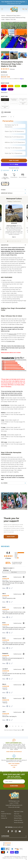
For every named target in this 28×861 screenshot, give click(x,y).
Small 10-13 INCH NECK (5, 99)
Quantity (3, 116)
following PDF (12, 334)
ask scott (14, 765)
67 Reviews (12, 69)
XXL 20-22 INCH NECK (23, 103)
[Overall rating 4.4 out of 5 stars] (5, 69)
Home (3, 15)
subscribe (14, 786)
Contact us (4, 818)
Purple (10, 89)
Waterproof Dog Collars (13, 15)
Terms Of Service (18, 822)
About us (3, 816)
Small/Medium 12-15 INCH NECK (14, 99)
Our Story (11, 536)
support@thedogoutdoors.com (14, 805)
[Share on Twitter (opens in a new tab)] (9, 588)
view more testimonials (14, 751)
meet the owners (14, 763)
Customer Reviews (6, 813)
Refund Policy (18, 818)
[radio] (20, 552)
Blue (4, 89)
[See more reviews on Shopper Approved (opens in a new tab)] (12, 588)
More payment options (14, 167)
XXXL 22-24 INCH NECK (5, 107)
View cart (16, 813)
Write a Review (14, 572)
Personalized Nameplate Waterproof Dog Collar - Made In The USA (13, 18)
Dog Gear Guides (18, 811)
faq (14, 767)
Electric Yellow (17, 86)
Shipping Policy (18, 820)
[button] (2, 9)
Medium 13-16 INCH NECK (23, 99)
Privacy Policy (17, 816)
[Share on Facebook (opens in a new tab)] (7, 588)
